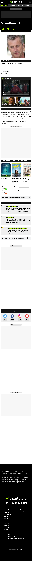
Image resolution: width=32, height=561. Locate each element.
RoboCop (20, 5)
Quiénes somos (23, 510)
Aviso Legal (11, 533)
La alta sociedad (26, 179)
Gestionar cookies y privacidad (16, 538)
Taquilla (7, 525)
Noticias (7, 512)
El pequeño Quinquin (24, 191)
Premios (6, 523)
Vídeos (6, 521)
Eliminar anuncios (16, 9)
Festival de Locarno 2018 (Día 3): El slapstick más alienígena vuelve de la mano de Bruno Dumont (18, 220)
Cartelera (7, 514)
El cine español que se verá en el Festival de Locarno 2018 (18, 231)
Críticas (6, 527)
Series (6, 519)
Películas (7, 516)
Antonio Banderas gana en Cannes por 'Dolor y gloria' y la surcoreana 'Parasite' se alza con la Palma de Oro (18, 209)
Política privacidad (13, 535)
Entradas (7, 530)
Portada (3, 20)
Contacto (21, 512)
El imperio (4, 178)
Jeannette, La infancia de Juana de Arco (16, 180)
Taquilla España (13, 5)
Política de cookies (13, 536)
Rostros (9, 20)
